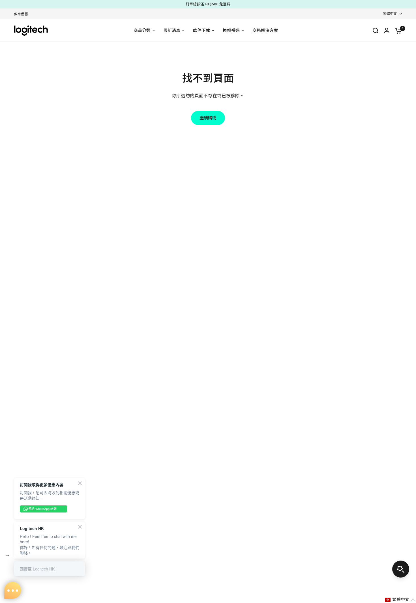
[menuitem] (22, 14)
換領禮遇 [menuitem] (231, 30)
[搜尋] (375, 30)
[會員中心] (386, 30)
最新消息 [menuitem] (171, 30)
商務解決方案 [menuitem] (265, 30)
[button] (400, 599)
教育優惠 (21, 14)
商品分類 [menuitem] (142, 30)
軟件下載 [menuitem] (201, 30)
